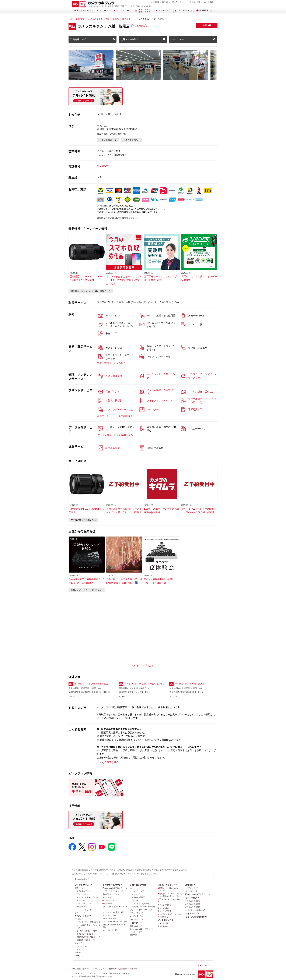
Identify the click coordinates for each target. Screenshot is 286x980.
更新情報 (133, 935)
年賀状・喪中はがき (83, 916)
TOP (71, 19)
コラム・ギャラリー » (167, 885)
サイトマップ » (192, 913)
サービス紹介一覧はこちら (83, 520)
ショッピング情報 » (138, 885)
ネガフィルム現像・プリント (87, 897)
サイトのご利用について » (197, 917)
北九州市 (126, 19)
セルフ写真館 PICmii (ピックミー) (114, 921)
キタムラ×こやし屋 (109, 930)
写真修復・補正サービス (86, 940)
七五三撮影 (108, 904)
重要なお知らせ (136, 926)
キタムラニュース (136, 913)
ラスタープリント (83, 894)
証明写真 (78, 952)
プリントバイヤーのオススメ (141, 910)
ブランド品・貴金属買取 (141, 904)
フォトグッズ (80, 949)
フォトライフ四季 (164, 911)
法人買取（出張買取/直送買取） (144, 907)
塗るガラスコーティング (111, 894)
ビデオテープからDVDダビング (88, 922)
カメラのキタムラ (192, 888)
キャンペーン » (136, 916)
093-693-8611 (103, 166)
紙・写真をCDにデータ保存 (87, 931)
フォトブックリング (84, 910)
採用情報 (164, 2)
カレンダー (79, 943)
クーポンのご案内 (109, 915)
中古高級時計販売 (138, 897)
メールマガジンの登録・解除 (113, 912)
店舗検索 (80, 19)
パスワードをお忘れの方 (196, 910)
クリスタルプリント (84, 891)
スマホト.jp (106, 897)
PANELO (78, 956)
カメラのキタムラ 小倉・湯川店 (190, 684)
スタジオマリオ (110, 900)
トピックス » (136, 922)
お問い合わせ (176, 2)
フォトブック (80, 900)
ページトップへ (206, 965)
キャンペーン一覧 (136, 919)
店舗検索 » (190, 885)
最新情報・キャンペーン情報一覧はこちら (91, 291)
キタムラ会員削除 (193, 907)
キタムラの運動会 (164, 905)
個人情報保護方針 (80, 969)
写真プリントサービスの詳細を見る (116, 416)
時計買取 (135, 900)
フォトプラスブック (84, 904)
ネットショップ (136, 888)
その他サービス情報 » (112, 885)
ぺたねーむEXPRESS (83, 946)
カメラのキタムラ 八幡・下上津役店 (91, 684)
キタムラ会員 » (192, 897)
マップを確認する (108, 140)
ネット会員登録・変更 (191, 2)
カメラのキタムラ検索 (98, 19)
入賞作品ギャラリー (165, 926)
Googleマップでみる (143, 665)
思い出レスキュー (81, 919)
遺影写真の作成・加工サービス (88, 937)
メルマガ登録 (207, 2)
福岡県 (115, 19)
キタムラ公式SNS (109, 918)
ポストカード (80, 913)
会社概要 (156, 2)
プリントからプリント (85, 934)
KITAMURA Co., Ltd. (87, 976)
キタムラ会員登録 (193, 901)
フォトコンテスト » (166, 920)
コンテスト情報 (164, 923)
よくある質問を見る (108, 762)
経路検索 (207, 25)
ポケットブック (82, 907)
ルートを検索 (131, 140)
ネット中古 (136, 894)
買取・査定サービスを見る (111, 363)
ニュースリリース (98, 969)
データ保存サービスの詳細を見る (115, 435)
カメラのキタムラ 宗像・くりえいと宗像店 (144, 684)
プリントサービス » (83, 885)
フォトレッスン (164, 908)
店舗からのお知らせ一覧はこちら (86, 590)
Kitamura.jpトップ (83, 879)
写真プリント (80, 888)
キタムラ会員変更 (193, 904)
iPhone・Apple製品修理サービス (114, 888)
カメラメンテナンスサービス (113, 891)
